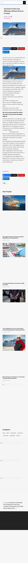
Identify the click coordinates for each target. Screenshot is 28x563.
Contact (18, 435)
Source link (6, 171)
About (7, 433)
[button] (14, 518)
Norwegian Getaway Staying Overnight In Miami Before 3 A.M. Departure (13, 237)
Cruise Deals (12, 435)
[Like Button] (4, 183)
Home (4, 433)
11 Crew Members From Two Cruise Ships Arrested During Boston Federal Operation (14, 329)
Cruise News (13, 433)
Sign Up (5, 116)
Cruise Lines (20, 433)
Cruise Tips (5, 435)
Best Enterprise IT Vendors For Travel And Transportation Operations (13, 377)
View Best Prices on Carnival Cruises (12, 110)
